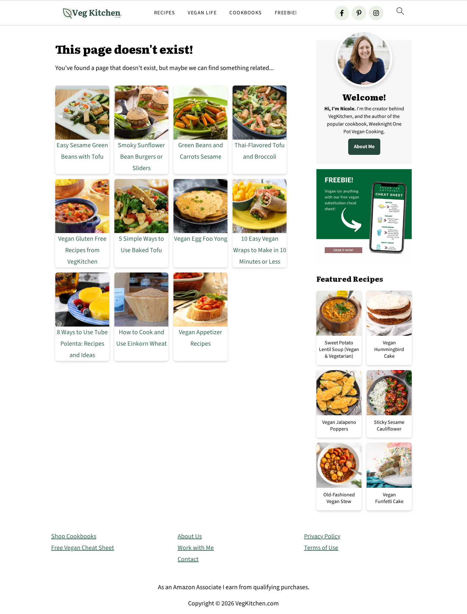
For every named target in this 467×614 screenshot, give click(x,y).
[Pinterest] (359, 13)
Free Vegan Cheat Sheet (82, 547)
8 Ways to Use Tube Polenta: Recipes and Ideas (82, 344)
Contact (188, 559)
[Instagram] (376, 13)
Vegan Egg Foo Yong (200, 238)
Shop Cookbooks (73, 536)
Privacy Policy (322, 536)
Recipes (164, 13)
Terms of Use (321, 547)
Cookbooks (245, 13)
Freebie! (286, 13)
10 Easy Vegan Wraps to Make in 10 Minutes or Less (259, 250)
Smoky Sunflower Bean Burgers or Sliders (141, 157)
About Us (190, 536)
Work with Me (196, 547)
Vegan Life (202, 13)
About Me (364, 146)
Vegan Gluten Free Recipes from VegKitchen (82, 250)
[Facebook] (342, 13)
